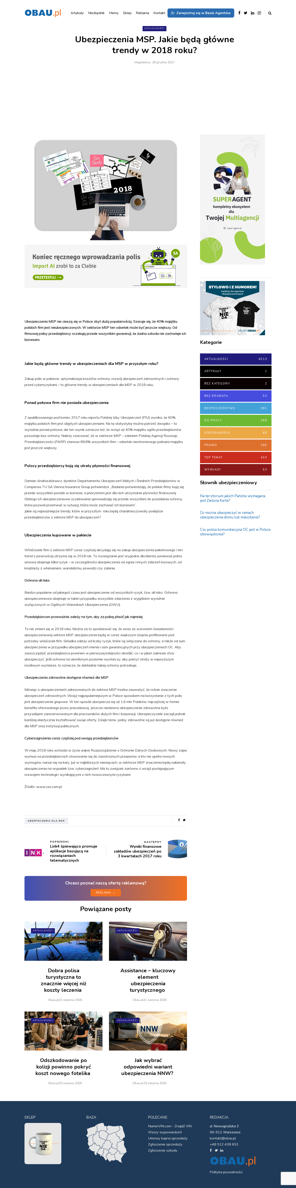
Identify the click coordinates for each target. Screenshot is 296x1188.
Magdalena (142, 62)
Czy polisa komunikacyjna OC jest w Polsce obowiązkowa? (235, 532)
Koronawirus (235, 433)
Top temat (235, 457)
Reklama (142, 13)
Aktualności (154, 28)
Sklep (127, 13)
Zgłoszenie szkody (162, 1150)
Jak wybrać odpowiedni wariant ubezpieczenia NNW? (148, 1067)
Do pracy (235, 420)
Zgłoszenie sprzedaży (165, 1144)
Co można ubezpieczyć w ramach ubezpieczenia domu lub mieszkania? (230, 515)
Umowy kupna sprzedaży (168, 1138)
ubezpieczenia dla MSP (46, 820)
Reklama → (105, 893)
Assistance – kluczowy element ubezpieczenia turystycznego (148, 980)
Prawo (235, 445)
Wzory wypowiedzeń (165, 1132)
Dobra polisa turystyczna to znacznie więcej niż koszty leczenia (63, 980)
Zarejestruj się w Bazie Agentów (203, 13)
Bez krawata (235, 396)
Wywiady (235, 470)
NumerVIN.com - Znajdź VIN (170, 1126)
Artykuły (235, 371)
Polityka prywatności (226, 1172)
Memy (114, 13)
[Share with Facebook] (179, 820)
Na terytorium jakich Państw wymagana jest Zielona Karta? (232, 498)
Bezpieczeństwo (235, 408)
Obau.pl (53, 1000)
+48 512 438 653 (224, 1144)
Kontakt (159, 13)
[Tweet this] (184, 820)
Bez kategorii (235, 384)
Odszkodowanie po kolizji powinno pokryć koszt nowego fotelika (63, 1067)
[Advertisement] (154, 97)
